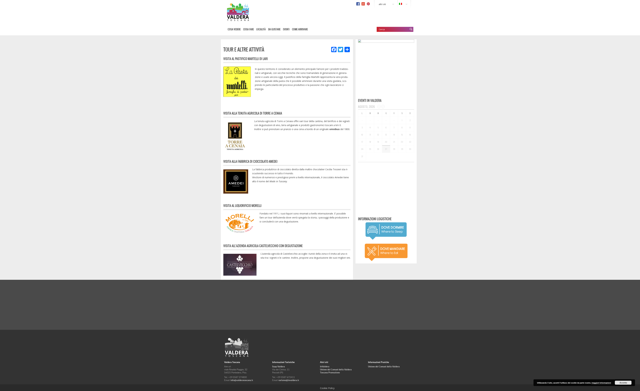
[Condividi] (347, 50)
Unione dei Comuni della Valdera (336, 369)
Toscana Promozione (330, 372)
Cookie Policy (327, 388)
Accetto (623, 382)
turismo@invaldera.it (288, 380)
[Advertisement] (386, 188)
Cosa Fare (248, 29)
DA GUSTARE (274, 29)
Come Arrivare (300, 29)
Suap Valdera (278, 366)
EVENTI (286, 29)
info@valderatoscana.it (241, 380)
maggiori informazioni (601, 382)
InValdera (324, 366)
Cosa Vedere (234, 29)
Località (261, 29)
